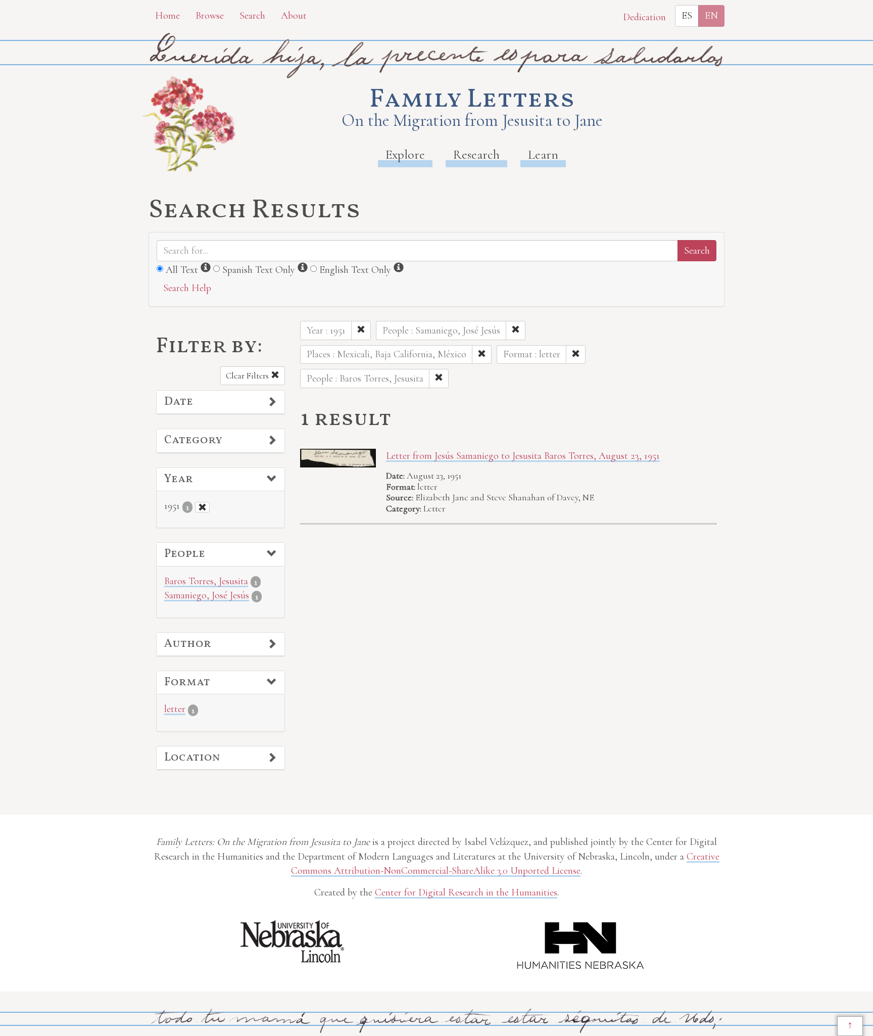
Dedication (644, 17)
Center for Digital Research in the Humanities (466, 892)
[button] (220, 402)
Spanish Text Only (258, 270)
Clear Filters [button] (248, 375)
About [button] (294, 16)
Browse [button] (210, 16)
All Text (182, 270)
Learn (543, 154)
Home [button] (167, 16)
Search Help (187, 288)
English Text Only (355, 270)
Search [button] (252, 16)
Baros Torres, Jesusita (206, 581)
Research (476, 154)
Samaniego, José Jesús (206, 595)
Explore (405, 154)
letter (174, 709)
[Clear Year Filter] (202, 507)
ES (687, 16)
